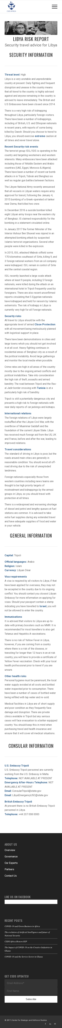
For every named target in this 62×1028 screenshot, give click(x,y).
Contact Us (11, 875)
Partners (9, 869)
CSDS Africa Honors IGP (16, 941)
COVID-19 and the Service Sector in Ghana (24, 956)
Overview (10, 850)
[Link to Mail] (55, 1024)
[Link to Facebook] (45, 1024)
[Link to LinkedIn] (50, 1024)
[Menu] (53, 6)
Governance (11, 856)
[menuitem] (53, 6)
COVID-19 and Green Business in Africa (22, 926)
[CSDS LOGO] (26, 6)
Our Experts (11, 862)
